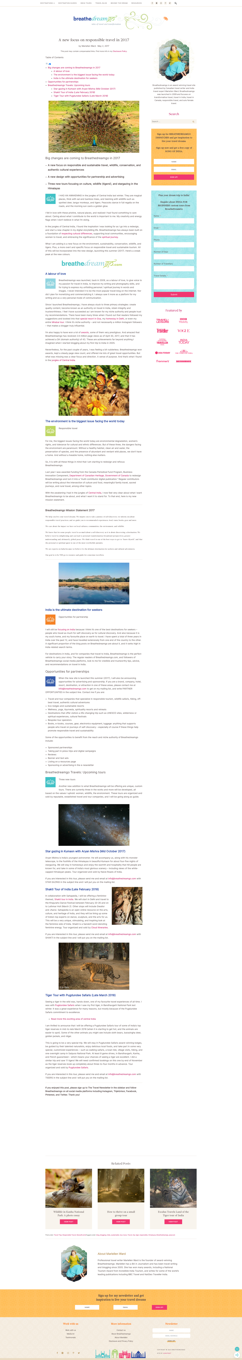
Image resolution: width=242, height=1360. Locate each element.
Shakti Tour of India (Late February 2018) (74, 92)
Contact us (121, 1330)
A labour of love (62, 71)
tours (125, 1235)
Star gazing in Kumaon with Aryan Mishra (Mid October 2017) (84, 89)
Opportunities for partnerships (63, 81)
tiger (137, 1235)
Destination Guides (67, 3)
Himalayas (152, 1235)
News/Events (81, 1235)
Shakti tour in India (63, 899)
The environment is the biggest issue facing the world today (84, 74)
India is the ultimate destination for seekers (75, 78)
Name (156, 216)
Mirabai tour (58, 322)
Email (156, 228)
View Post (68, 1222)
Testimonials (71, 1337)
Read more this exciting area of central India (73, 1019)
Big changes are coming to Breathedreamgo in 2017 (74, 67)
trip (134, 1235)
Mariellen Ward (89, 46)
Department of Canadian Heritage (86, 475)
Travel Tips (58, 1235)
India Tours (86, 3)
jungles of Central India (63, 360)
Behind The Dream (119, 3)
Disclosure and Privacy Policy (121, 1341)
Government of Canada (117, 475)
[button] (176, 3)
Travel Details (160, 275)
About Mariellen (121, 1337)
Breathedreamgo (162, 1235)
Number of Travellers (163, 264)
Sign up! (174, 177)
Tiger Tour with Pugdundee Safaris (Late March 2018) (81, 96)
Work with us (70, 1330)
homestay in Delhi (115, 318)
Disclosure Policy (120, 51)
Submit (174, 294)
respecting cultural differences (77, 233)
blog (97, 1235)
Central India (94, 493)
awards (85, 332)
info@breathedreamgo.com (72, 688)
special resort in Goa (90, 318)
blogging (103, 1235)
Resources (136, 3)
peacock (172, 1235)
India (108, 1235)
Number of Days (161, 252)
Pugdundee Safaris (64, 1005)
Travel (130, 1235)
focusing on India (66, 629)
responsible (144, 1235)
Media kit (70, 1334)
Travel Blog (101, 3)
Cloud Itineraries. (99, 927)
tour (121, 1235)
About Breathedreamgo (121, 1334)
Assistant (167, 1353)
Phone (157, 240)
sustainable (115, 1235)
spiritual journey (110, 237)
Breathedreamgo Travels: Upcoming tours (69, 85)
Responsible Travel (69, 1235)
